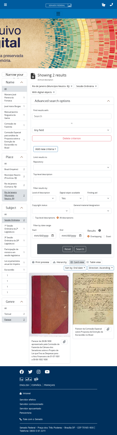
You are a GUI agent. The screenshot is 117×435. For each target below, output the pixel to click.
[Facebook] (23, 372)
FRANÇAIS (49, 385)
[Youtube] (46, 372)
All (5, 88)
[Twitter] (30, 372)
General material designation (87, 205)
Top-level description (42, 174)
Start (34, 230)
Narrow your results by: (14, 74)
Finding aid (92, 192)
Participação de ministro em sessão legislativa (14, 252)
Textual (14, 315)
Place (9, 157)
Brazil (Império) (14, 170)
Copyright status (39, 205)
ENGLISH (24, 385)
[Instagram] (39, 372)
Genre (10, 302)
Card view (78, 262)
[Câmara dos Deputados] (22, 379)
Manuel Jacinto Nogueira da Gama (14, 115)
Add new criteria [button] (44, 149)
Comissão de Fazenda (14, 125)
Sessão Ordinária (14, 221)
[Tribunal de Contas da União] (35, 379)
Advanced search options (52, 101)
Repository (38, 161)
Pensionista (25, 412)
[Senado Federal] (58, 5)
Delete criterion (72, 138)
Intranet (26, 393)
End (61, 230)
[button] (103, 5)
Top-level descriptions (45, 217)
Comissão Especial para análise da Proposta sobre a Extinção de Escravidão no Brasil (14, 140)
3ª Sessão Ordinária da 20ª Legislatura (14, 240)
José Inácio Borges (14, 107)
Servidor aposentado (30, 408)
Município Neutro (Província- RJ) (14, 176)
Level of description (41, 192)
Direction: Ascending (100, 267)
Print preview (42, 262)
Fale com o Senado (32, 419)
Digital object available (70, 192)
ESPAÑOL (37, 385)
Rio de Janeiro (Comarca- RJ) (14, 185)
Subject (11, 208)
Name (10, 82)
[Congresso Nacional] (28, 379)
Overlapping (95, 236)
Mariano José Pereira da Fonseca (14, 97)
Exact (108, 236)
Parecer (14, 320)
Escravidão (14, 270)
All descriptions (66, 217)
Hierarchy (61, 262)
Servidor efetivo (28, 399)
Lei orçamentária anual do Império (14, 262)
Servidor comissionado (31, 404)
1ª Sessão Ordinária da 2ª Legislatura (14, 228)
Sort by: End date (74, 267)
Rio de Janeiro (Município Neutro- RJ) (14, 195)
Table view (95, 262)
